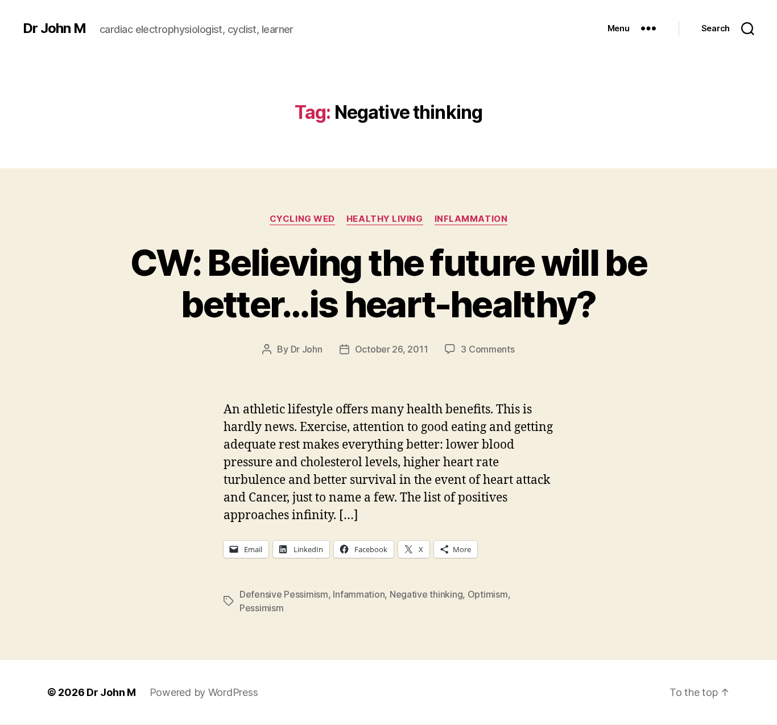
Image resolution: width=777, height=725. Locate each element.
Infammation (359, 594)
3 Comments (487, 349)
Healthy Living (384, 219)
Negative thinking (426, 594)
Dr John (307, 349)
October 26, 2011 (391, 349)
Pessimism (261, 608)
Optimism (488, 594)
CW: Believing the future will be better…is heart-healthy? (388, 283)
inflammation (471, 219)
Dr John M (54, 28)
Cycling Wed (302, 219)
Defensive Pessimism (283, 594)
